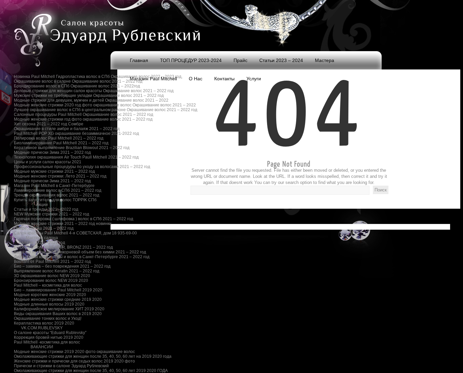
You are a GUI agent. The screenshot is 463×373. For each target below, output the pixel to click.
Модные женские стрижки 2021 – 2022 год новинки (42, 223)
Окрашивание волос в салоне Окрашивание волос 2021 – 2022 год (42, 81)
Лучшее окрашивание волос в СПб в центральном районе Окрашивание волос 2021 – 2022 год (42, 109)
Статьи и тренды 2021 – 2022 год (42, 209)
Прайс (240, 60)
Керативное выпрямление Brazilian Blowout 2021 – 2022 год (42, 147)
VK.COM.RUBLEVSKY (42, 328)
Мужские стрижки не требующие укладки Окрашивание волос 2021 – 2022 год (42, 95)
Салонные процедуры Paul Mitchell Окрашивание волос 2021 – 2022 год (42, 114)
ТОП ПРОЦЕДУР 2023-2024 (191, 60)
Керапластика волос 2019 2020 (42, 323)
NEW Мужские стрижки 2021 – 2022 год (42, 214)
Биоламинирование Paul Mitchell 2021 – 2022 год (42, 143)
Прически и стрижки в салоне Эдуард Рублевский (42, 366)
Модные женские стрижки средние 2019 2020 (42, 299)
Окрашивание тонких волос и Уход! (42, 318)
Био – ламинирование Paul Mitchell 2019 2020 (42, 290)
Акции (42, 204)
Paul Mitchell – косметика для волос (42, 285)
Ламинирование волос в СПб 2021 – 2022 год (42, 190)
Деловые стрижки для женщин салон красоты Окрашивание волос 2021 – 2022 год (42, 90)
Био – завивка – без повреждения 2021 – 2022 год (42, 266)
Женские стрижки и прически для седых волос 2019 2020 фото (42, 361)
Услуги (253, 78)
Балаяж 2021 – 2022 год (42, 242)
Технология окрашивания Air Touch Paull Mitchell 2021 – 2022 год (42, 157)
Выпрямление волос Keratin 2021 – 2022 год (42, 271)
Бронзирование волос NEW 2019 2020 (42, 280)
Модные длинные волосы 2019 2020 (42, 304)
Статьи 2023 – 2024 (281, 60)
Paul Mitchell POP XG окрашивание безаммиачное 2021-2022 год (42, 133)
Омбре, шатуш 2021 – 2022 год (42, 228)
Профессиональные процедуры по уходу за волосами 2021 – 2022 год (42, 166)
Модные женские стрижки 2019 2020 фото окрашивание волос (42, 351)
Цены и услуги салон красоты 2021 (42, 162)
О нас (195, 78)
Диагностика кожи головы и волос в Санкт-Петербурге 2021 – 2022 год (42, 256)
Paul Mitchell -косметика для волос (42, 342)
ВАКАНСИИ (42, 347)
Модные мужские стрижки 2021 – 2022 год (42, 171)
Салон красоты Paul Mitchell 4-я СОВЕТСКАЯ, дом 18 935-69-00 (42, 233)
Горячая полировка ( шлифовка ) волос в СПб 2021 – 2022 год (42, 218)
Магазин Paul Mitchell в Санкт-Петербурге (42, 185)
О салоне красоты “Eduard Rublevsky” (42, 332)
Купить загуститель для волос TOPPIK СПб (42, 200)
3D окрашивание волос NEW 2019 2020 (42, 275)
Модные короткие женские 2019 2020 (42, 294)
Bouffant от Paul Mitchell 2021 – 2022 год (42, 261)
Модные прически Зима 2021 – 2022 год (42, 152)
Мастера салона (42, 237)
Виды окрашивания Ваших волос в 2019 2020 (42, 313)
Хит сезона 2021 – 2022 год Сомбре (42, 124)
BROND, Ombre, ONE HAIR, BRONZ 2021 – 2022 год (42, 247)
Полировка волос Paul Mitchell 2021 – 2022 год (42, 138)
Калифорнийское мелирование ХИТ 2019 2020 (42, 309)
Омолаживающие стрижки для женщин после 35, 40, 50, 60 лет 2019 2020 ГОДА (42, 370)
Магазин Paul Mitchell (153, 78)
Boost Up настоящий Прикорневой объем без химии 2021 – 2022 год (42, 252)
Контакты (224, 78)
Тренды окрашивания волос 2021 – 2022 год (42, 195)
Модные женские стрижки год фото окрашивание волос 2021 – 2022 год (42, 119)
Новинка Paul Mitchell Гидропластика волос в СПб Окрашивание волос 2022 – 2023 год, (42, 76)
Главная (139, 60)
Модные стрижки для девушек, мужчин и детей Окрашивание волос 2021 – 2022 (42, 100)
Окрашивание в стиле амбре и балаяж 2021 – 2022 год (42, 128)
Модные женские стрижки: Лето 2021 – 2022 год (42, 176)
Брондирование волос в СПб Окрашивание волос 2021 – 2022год (42, 86)
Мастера (324, 60)
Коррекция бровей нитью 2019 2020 (42, 337)
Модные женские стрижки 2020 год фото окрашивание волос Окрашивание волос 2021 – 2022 (42, 105)
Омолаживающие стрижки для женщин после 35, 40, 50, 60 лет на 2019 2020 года (42, 356)
